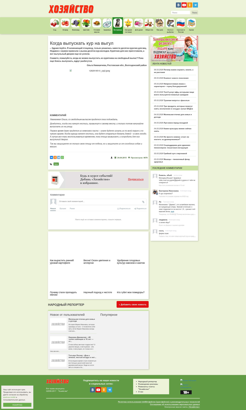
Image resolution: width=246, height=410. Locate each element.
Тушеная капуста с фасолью (171, 100)
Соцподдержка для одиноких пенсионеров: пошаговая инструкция (172, 146)
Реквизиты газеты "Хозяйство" (146, 387)
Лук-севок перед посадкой (171, 122)
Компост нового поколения (171, 78)
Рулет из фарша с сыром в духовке (171, 225)
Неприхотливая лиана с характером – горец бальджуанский (170, 84)
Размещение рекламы (148, 384)
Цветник (86, 30)
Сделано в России (181, 31)
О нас (140, 391)
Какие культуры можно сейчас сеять (172, 129)
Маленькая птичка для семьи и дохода (173, 115)
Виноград (75, 30)
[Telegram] (195, 5)
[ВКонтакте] (178, 5)
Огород (65, 30)
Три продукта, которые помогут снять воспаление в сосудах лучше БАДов (173, 107)
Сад (54, 30)
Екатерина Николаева (169, 191)
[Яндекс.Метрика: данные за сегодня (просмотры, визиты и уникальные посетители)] (188, 380)
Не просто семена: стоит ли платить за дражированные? (171, 138)
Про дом (160, 30)
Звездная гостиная (128, 31)
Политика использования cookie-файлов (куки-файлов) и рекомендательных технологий (159, 401)
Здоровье (107, 30)
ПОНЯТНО (17, 404)
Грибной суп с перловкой (170, 153)
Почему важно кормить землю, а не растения (173, 70)
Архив (191, 30)
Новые (53, 208)
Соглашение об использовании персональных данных (175, 404)
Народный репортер (147, 381)
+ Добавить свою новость (132, 304)
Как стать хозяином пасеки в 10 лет (172, 185)
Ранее (72, 208)
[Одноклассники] (189, 5)
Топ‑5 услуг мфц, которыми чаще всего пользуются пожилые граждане (174, 93)
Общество (149, 30)
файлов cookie (9, 397)
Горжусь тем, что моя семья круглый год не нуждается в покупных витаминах (187, 236)
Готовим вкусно (97, 31)
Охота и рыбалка (170, 31)
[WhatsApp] (62, 157)
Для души (139, 30)
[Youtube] (184, 5)
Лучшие (63, 208)
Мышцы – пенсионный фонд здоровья (172, 160)
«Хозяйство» (194, 407)
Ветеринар (118, 30)
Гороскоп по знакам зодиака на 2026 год (173, 196)
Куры (56, 164)
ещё (172, 211)
